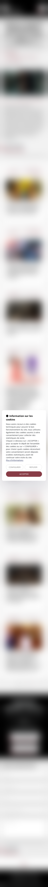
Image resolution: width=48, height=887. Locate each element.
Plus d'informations (14, 460)
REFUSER (33, 467)
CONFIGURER (15, 467)
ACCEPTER (24, 474)
